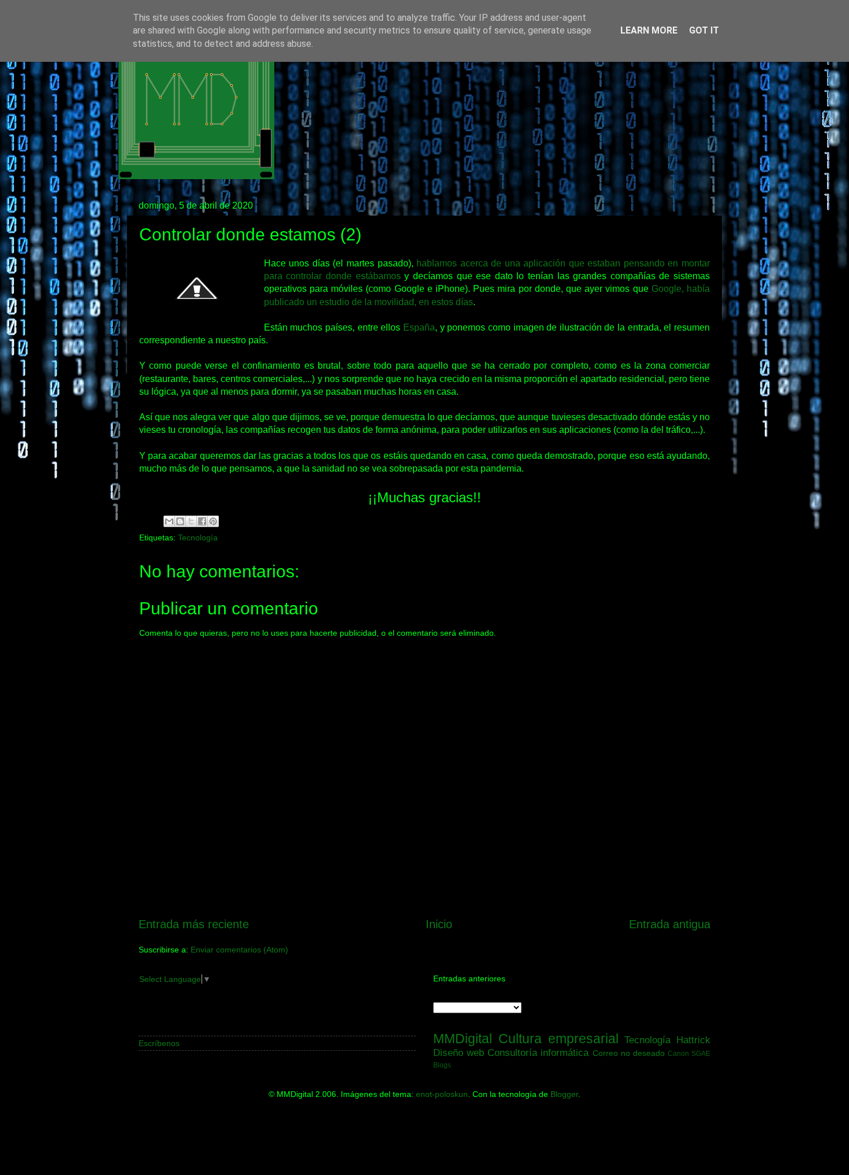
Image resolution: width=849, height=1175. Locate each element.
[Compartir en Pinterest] (213, 521)
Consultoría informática (538, 1052)
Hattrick (693, 1040)
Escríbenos (159, 1043)
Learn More (648, 30)
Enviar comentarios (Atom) (239, 949)
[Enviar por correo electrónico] (169, 521)
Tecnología (198, 537)
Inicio (439, 924)
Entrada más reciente (194, 924)
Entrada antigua (669, 924)
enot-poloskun (442, 1094)
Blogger (564, 1094)
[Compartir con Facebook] (202, 521)
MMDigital (462, 1038)
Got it (704, 30)
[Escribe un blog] (180, 521)
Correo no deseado (629, 1053)
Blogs (442, 1065)
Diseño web (458, 1052)
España (419, 327)
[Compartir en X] (191, 521)
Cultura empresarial (558, 1038)
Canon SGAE (689, 1053)
